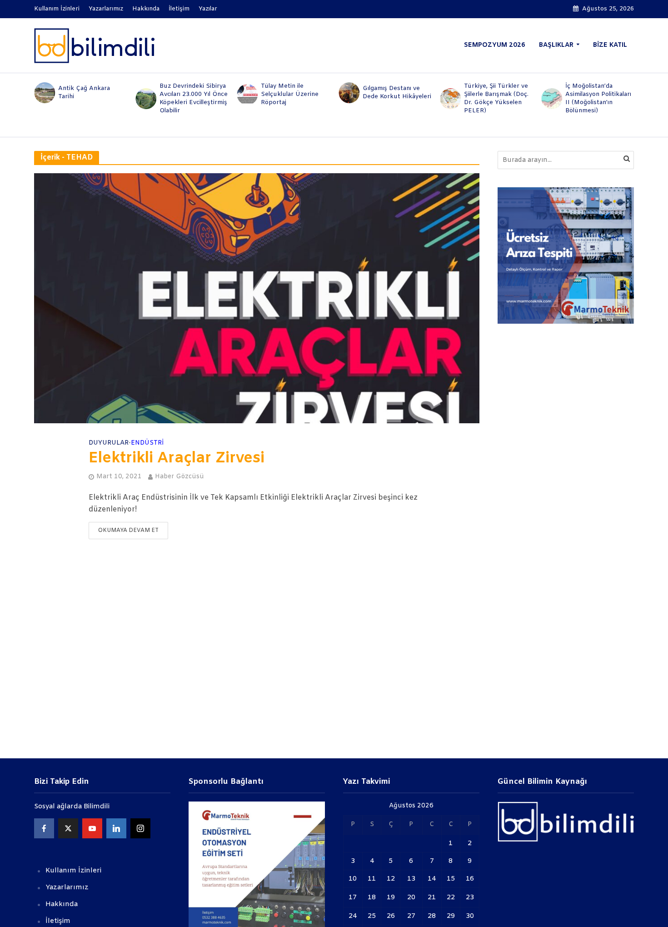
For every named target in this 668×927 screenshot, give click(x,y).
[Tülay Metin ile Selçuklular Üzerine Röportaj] (247, 94)
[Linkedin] (116, 828)
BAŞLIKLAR (556, 45)
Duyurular (109, 443)
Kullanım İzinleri (57, 9)
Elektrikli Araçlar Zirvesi (176, 458)
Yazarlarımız (106, 9)
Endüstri (147, 443)
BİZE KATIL (610, 45)
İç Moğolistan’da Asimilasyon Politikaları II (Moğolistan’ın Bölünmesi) (598, 98)
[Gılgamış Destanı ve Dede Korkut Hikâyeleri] (348, 92)
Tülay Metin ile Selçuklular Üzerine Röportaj (290, 94)
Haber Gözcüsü (179, 476)
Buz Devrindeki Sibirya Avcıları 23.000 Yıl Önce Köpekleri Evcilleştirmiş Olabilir (194, 98)
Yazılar (208, 9)
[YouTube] (92, 828)
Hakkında (146, 9)
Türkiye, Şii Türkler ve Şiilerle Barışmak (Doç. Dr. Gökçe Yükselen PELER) (496, 98)
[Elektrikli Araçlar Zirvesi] (256, 298)
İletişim (179, 9)
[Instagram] (140, 828)
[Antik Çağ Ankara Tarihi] (44, 92)
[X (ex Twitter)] (68, 828)
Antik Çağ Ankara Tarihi (84, 92)
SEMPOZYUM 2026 (494, 45)
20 (411, 897)
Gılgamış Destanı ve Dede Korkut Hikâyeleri (397, 92)
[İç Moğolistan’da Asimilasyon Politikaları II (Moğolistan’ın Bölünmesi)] (551, 98)
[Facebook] (44, 828)
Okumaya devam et (128, 530)
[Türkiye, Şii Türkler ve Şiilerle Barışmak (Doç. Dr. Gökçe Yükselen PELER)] (449, 98)
